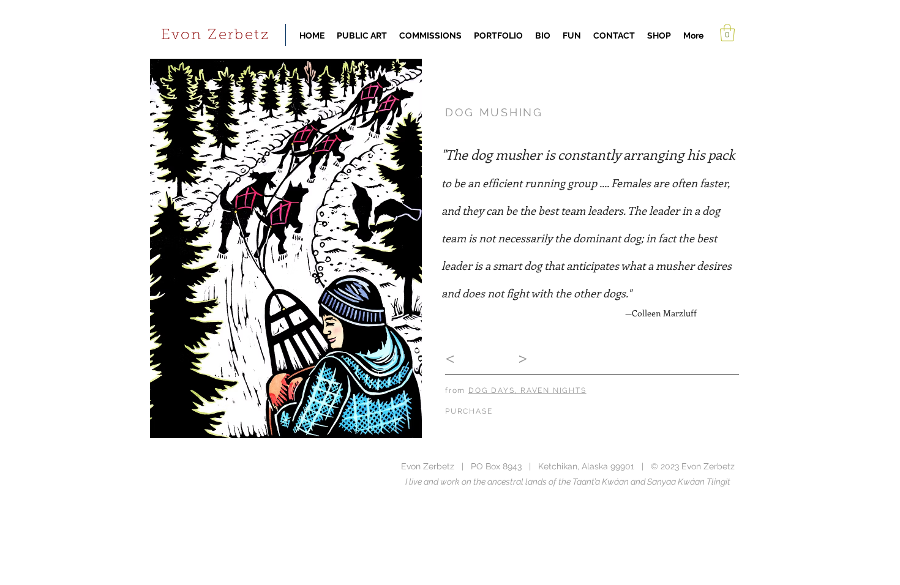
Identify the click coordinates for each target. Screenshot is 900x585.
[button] (727, 33)
